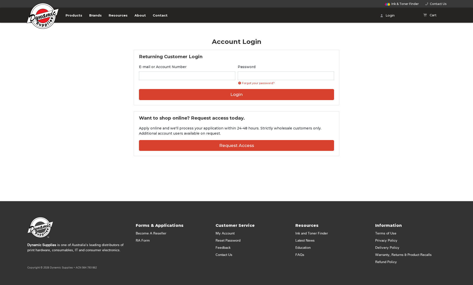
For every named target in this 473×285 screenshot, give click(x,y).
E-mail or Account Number (162, 67)
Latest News (305, 240)
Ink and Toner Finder (311, 233)
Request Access (236, 145)
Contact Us (437, 4)
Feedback (223, 247)
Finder (405, 4)
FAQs (299, 255)
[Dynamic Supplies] (43, 19)
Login (390, 15)
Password (246, 67)
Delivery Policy (387, 247)
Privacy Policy (386, 240)
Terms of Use (385, 233)
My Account (225, 233)
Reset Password (228, 240)
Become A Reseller (151, 233)
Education (303, 247)
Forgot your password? (258, 83)
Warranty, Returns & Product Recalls (403, 255)
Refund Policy (386, 262)
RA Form (143, 240)
